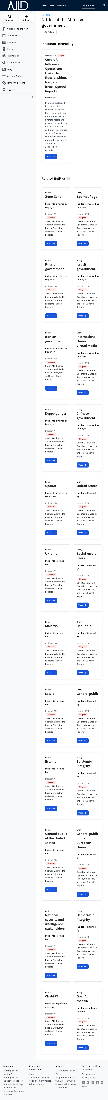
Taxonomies (61, 1087)
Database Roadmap (13, 1084)
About (32, 1074)
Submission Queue (65, 1080)
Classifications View (65, 1084)
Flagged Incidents (64, 1077)
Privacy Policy (88, 1077)
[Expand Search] (102, 5)
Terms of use (88, 1074)
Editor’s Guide (36, 1084)
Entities (46, 14)
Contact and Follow (39, 1077)
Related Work (9, 1087)
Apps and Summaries (40, 1080)
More (49, 156)
